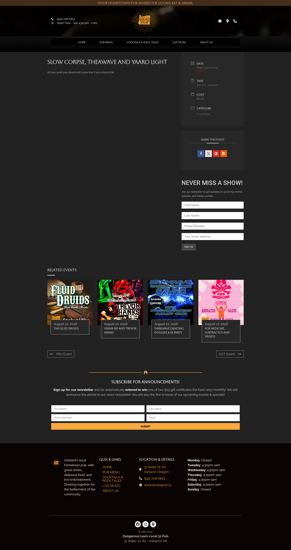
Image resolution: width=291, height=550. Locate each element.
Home (82, 42)
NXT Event (227, 354)
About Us (206, 42)
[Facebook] (138, 524)
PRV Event (64, 354)
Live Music (179, 42)
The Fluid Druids (66, 328)
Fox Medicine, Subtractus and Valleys (217, 332)
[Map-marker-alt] (227, 21)
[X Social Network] (208, 153)
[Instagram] (145, 524)
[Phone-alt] (235, 21)
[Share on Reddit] (223, 153)
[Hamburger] (220, 21)
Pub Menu (106, 42)
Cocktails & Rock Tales (142, 42)
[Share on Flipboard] (216, 153)
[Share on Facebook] (201, 153)
